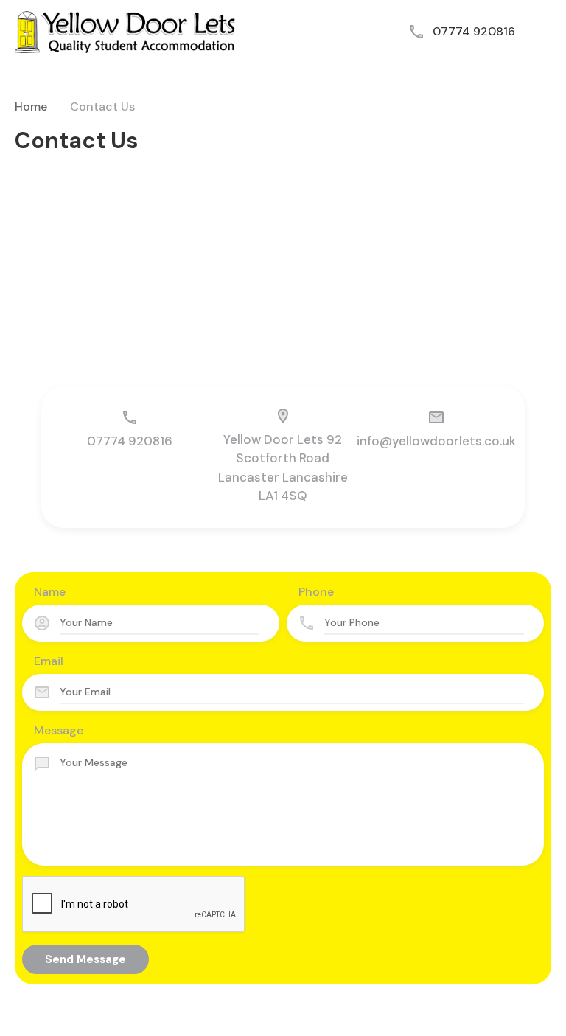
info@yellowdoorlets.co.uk (436, 441)
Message (58, 730)
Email (48, 661)
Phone (316, 591)
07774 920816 (474, 31)
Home (31, 106)
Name (50, 591)
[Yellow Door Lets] (125, 30)
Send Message (85, 959)
